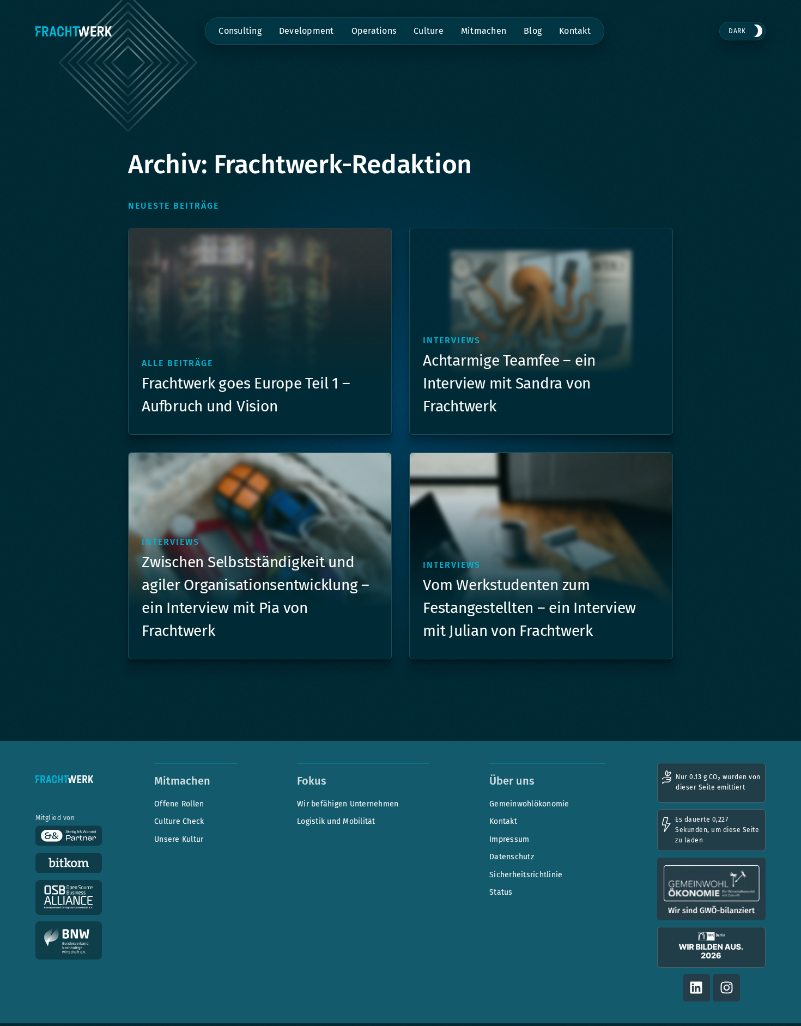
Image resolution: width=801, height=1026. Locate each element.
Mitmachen (483, 31)
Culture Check (179, 821)
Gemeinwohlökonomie (529, 804)
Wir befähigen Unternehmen (347, 804)
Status (501, 892)
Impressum (509, 839)
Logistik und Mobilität (336, 821)
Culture (429, 31)
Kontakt (575, 31)
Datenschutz (511, 856)
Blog (533, 31)
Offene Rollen (179, 804)
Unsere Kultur (178, 839)
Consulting (240, 31)
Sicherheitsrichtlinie (525, 874)
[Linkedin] (696, 987)
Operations (374, 31)
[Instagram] (726, 987)
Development (306, 31)
